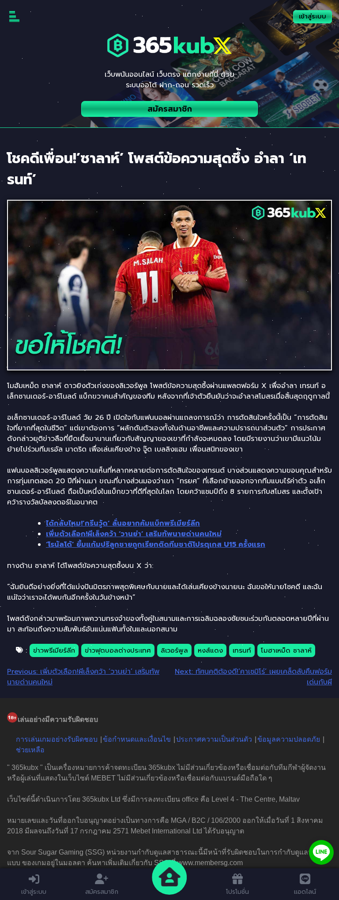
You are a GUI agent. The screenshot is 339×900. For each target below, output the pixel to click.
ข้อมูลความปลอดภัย (288, 739)
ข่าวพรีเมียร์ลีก (54, 650)
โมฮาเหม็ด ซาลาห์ (286, 650)
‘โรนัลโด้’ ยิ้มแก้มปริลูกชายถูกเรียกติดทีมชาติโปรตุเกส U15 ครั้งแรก (155, 544)
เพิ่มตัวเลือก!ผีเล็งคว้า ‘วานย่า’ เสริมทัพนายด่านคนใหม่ (134, 534)
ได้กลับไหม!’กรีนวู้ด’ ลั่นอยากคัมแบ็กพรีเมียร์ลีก (123, 523)
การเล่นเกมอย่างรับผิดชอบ (57, 739)
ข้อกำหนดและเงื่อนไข (137, 739)
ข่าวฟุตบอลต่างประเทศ (118, 650)
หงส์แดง (210, 650)
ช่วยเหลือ (30, 750)
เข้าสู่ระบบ (312, 16)
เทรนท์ (242, 650)
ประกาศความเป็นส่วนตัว (214, 739)
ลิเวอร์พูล (174, 650)
